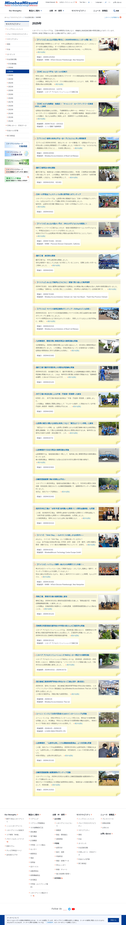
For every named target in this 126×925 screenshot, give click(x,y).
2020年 (10, 90)
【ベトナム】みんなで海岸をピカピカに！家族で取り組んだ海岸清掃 (63, 282)
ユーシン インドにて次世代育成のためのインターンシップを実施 (61, 714)
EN (109, 2)
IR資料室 (59, 856)
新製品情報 (106, 823)
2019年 (10, 94)
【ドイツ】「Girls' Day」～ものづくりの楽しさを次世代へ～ (60, 535)
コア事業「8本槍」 (13, 835)
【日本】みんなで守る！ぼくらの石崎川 (51, 72)
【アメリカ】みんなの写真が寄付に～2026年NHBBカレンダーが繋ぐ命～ (64, 40)
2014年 (10, 113)
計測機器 (33, 840)
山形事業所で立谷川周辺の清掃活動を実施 (52, 450)
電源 (32, 858)
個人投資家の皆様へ (63, 874)
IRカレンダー (61, 865)
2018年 (10, 98)
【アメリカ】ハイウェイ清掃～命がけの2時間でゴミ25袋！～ (60, 564)
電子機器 (33, 836)
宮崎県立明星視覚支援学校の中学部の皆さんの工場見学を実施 (60, 626)
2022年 (10, 83)
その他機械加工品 (36, 827)
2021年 (10, 87)
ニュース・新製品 (100, 11)
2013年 (10, 117)
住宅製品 (33, 880)
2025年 (10, 71)
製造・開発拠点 (61, 835)
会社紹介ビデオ (12, 855)
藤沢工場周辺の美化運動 (45, 168)
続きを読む (42, 52)
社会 (8, 49)
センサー (33, 849)
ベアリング (34, 819)
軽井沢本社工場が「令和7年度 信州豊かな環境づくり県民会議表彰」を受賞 (65, 508)
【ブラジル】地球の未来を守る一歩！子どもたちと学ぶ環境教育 (61, 138)
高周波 (32, 862)
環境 (8, 44)
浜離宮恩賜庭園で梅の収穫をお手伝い (50, 479)
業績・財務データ (62, 861)
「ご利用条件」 (49, 922)
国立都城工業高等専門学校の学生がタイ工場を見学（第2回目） (60, 682)
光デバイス (34, 867)
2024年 (10, 75)
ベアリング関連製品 (37, 823)
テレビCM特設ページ (14, 850)
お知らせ (105, 827)
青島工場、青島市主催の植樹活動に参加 (51, 596)
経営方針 (59, 848)
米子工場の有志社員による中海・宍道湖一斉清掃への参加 (58, 394)
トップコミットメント (15, 29)
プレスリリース (108, 819)
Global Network (50, 2)
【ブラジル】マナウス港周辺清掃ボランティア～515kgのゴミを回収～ (63, 309)
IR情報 (56, 843)
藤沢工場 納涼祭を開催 (45, 256)
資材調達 (59, 839)
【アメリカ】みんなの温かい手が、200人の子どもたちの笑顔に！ (61, 224)
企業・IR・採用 (55, 11)
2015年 (10, 109)
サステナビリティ (79, 11)
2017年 (10, 102)
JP (105, 2)
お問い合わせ (117, 2)
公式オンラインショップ (67, 2)
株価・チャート (61, 869)
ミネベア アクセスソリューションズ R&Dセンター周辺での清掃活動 (62, 655)
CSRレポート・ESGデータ (17, 125)
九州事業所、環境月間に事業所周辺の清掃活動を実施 (57, 341)
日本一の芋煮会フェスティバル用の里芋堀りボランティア (58, 194)
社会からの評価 (12, 130)
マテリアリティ (12, 39)
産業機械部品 (35, 875)
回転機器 (33, 832)
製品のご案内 (34, 11)
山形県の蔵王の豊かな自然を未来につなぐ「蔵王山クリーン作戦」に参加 (64, 423)
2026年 (10, 67)
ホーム (7, 17)
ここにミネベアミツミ (14, 826)
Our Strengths (15, 11)
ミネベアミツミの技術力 (15, 830)
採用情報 (57, 878)
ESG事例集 (12, 64)
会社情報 (57, 819)
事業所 (58, 830)
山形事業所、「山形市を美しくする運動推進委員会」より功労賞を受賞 (63, 743)
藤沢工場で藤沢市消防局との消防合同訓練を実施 (55, 367)
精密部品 (33, 854)
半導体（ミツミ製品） (38, 845)
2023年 (10, 79)
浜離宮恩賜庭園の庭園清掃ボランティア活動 (53, 772)
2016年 (10, 106)
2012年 (10, 121)
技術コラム (10, 846)
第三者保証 (11, 136)
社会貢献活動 (29, 17)
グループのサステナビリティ (17, 34)
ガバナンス (11, 54)
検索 (117, 11)
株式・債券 (60, 852)
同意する (113, 920)
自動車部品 (34, 871)
